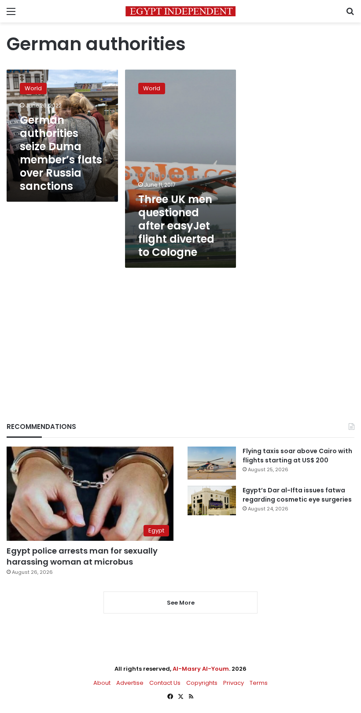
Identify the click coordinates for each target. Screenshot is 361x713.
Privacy (233, 683)
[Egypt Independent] (180, 11)
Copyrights (201, 683)
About (102, 683)
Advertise (130, 683)
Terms (259, 683)
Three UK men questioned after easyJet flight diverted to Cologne (176, 225)
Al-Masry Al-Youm (201, 669)
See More (181, 602)
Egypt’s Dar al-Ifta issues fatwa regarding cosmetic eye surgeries (297, 495)
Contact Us (164, 683)
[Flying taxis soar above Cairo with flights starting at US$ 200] (212, 463)
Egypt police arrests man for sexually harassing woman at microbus (82, 556)
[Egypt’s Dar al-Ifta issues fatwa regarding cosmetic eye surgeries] (212, 500)
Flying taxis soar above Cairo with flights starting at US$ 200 (297, 456)
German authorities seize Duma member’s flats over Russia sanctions (61, 153)
